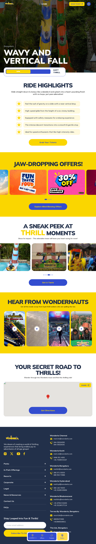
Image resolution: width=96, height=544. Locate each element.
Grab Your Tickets (48, 142)
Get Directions (48, 410)
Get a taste (48, 282)
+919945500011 (60, 522)
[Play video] (14, 329)
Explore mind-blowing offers (48, 206)
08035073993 (59, 519)
